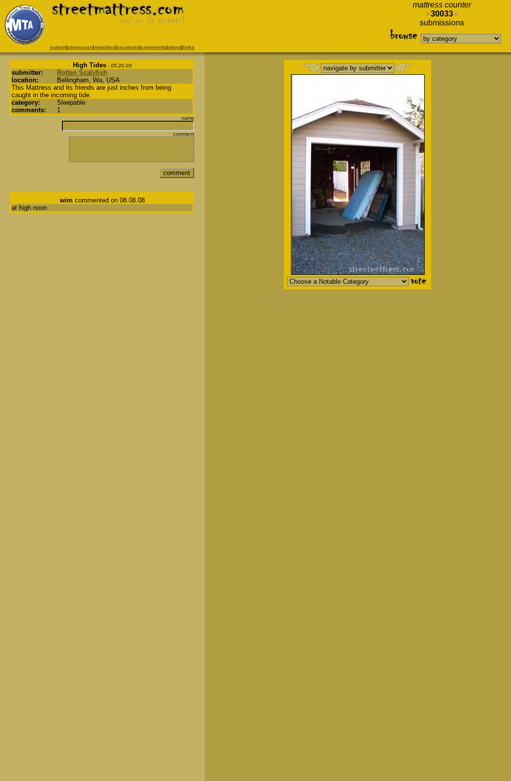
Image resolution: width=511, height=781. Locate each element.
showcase (80, 47)
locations (128, 47)
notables (104, 47)
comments (153, 47)
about (174, 47)
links (189, 47)
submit (58, 47)
